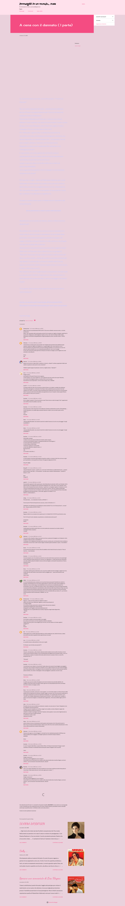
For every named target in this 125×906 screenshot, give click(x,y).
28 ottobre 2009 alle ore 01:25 (34, 664)
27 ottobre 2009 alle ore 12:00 (34, 482)
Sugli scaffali (39, 11)
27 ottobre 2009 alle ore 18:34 (36, 598)
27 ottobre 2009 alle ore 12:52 (33, 498)
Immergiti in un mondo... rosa (37, 4)
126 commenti (23, 842)
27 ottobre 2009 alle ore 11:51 (34, 468)
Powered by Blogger (52, 902)
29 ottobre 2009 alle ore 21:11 (34, 766)
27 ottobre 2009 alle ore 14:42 (34, 526)
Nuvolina (25, 766)
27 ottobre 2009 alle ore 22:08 (32, 640)
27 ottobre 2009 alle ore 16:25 (34, 556)
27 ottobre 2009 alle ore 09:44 (33, 385)
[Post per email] (35, 320)
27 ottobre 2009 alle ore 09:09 (34, 342)
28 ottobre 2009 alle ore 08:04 (33, 680)
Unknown (25, 342)
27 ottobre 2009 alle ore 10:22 (34, 406)
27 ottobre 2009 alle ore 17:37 (33, 580)
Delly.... (24, 851)
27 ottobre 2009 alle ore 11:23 (34, 456)
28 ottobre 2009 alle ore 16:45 (34, 731)
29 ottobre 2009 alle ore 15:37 (34, 755)
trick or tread (77, 45)
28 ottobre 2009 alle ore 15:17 (33, 721)
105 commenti (23, 869)
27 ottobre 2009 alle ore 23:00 (34, 650)
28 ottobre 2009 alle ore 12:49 (33, 690)
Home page (21, 11)
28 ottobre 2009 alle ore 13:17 (33, 704)
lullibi (24, 580)
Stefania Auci (26, 328)
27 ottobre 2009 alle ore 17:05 (33, 568)
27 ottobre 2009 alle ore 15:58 (33, 547)
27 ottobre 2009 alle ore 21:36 (32, 631)
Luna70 (24, 385)
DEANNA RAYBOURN (32, 823)
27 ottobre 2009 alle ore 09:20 (33, 372)
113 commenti (23, 897)
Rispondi (25, 339)
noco (24, 372)
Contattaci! (30, 11)
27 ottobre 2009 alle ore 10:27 (33, 419)
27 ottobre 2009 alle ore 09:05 (36, 328)
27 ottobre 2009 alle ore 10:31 (34, 436)
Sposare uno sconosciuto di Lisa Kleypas (40, 878)
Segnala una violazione (101, 24)
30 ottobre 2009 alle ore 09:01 (34, 775)
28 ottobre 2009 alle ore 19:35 (34, 744)
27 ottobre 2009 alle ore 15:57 (34, 536)
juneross (25, 361)
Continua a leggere (58, 842)
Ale (24, 631)
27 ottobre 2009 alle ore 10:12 (34, 398)
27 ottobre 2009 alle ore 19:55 (34, 617)
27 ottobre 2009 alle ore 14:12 (34, 512)
